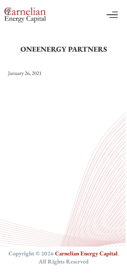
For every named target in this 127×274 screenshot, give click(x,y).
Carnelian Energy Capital (86, 253)
